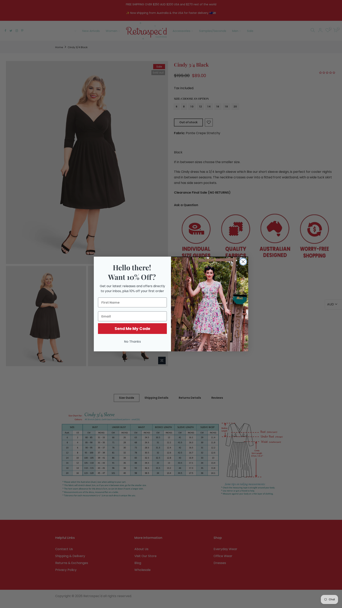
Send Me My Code (132, 328)
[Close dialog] (243, 261)
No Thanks (132, 341)
